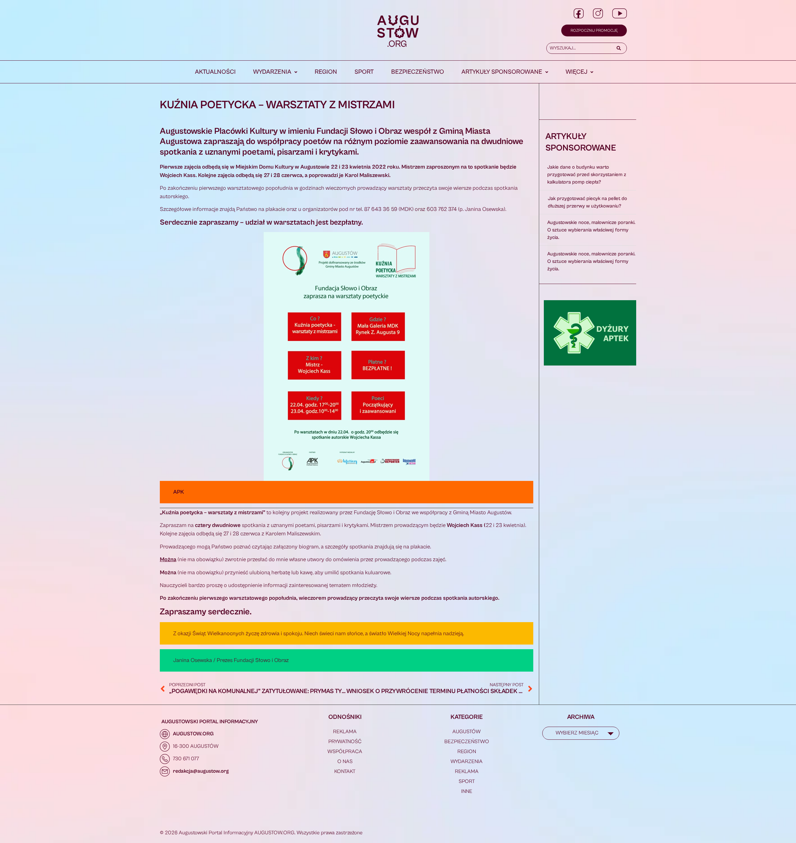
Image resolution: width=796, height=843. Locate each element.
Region (326, 72)
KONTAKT (344, 771)
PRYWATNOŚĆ (345, 741)
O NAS (345, 761)
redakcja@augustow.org (201, 771)
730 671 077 (186, 759)
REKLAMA (345, 732)
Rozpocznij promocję (594, 30)
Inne (466, 791)
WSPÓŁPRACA (344, 751)
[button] (275, 72)
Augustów (466, 732)
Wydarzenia (272, 72)
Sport (364, 72)
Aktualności (215, 72)
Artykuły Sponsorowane (501, 72)
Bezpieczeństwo (417, 72)
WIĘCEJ (576, 72)
